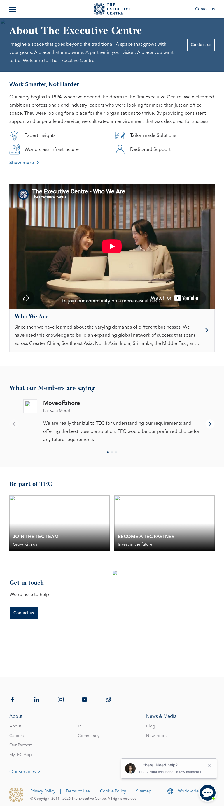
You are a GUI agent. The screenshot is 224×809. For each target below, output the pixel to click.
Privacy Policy (42, 791)
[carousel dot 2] (112, 452)
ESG (82, 726)
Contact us (205, 9)
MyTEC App (20, 754)
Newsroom (156, 735)
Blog (150, 726)
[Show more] (13, 9)
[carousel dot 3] (116, 452)
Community (88, 735)
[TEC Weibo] (108, 699)
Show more (21, 162)
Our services (22, 772)
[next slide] (210, 424)
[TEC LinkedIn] (36, 699)
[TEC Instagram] (60, 699)
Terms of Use (78, 791)
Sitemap (143, 791)
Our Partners (20, 745)
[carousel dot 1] (108, 452)
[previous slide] (14, 424)
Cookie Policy (113, 791)
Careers (16, 735)
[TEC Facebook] (12, 699)
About (15, 726)
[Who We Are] (112, 330)
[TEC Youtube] (84, 699)
